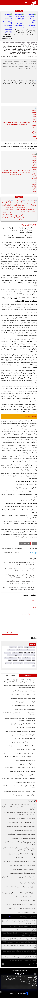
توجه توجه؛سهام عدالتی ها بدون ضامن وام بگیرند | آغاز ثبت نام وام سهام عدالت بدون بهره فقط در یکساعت (19, 576)
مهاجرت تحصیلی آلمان (30, 650)
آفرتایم (33, 660)
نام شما (34, 600)
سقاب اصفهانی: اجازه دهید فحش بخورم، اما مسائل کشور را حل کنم (18, 779)
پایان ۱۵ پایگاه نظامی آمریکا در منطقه (26, 749)
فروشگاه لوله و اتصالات (13, 660)
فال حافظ (33, 652)
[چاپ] (2, 56)
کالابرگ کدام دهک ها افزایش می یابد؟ (31, 211)
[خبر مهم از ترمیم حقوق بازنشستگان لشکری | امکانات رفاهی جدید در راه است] (31, 21)
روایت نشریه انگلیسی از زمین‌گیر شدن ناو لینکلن (23, 695)
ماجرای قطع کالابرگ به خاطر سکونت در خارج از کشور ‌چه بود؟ (20, 757)
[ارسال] (4, 56)
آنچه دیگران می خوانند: (27, 225)
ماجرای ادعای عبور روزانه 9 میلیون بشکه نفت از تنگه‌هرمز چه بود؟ (19, 753)
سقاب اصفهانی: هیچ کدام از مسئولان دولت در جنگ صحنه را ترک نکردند (19, 787)
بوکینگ (19, 658)
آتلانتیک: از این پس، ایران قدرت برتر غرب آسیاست (22, 771)
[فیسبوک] (30, 552)
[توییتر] (32, 552)
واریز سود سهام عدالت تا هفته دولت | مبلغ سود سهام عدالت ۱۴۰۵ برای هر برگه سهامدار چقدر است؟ (18, 236)
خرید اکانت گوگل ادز (18, 655)
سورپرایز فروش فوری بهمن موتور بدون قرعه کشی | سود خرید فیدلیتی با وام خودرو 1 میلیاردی (14, 979)
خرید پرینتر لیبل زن (12, 658)
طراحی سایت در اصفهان (18, 663)
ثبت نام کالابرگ (32, 655)
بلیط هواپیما (21, 660)
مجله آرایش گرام (7, 652)
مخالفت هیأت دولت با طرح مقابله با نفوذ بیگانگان (22, 706)
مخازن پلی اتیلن (11, 650)
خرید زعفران (9, 655)
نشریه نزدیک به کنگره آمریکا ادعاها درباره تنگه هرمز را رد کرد (20, 768)
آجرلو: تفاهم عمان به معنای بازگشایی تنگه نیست (23, 691)
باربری (6, 658)
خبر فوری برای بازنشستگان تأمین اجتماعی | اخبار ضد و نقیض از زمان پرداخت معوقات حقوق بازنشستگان (7, 36)
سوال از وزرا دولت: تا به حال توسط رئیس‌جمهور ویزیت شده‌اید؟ (19, 791)
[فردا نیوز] (33, 3)
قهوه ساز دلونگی (8, 663)
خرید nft (25, 655)
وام (34, 544)
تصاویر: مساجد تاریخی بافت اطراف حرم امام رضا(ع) (22, 698)
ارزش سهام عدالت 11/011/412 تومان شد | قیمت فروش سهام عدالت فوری (7, 215)
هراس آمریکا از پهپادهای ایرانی (27, 764)
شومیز (34, 665)
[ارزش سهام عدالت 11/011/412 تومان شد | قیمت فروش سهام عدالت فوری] (7, 205)
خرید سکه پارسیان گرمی (31, 416)
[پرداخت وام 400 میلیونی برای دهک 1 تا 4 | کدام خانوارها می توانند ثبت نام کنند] (19, 21)
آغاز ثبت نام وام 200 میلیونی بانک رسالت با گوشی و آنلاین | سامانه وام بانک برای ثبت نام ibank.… (18, 570)
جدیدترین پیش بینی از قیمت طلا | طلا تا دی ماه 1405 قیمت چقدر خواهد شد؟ (18, 714)
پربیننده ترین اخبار (10, 675)
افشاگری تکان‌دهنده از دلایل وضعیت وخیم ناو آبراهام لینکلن (20, 731)
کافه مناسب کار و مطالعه (18, 652)
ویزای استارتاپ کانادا (20, 650)
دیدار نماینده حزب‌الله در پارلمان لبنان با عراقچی (23, 742)
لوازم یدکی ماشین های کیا (29, 663)
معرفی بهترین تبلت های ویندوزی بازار (25, 760)
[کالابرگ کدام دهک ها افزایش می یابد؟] (31, 204)
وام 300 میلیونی (24, 544)
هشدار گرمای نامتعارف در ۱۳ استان (26, 775)
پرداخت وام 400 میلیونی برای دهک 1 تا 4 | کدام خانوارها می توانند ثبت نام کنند (19, 32)
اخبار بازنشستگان (13, 647)
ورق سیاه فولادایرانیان (26, 658)
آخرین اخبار (28, 675)
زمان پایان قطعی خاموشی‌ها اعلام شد (25, 782)
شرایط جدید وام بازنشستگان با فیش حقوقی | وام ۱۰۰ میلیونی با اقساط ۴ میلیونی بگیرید (19, 217)
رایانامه (34, 607)
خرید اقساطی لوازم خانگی (30, 647)
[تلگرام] (35, 552)
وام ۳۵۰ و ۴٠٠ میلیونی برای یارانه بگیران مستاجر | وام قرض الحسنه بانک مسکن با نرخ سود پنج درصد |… (18, 588)
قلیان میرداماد (27, 652)
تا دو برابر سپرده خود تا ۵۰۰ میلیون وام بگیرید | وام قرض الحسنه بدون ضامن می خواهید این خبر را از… (19, 582)
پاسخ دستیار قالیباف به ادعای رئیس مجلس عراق (23, 724)
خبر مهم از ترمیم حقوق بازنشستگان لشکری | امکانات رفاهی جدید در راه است (31, 32)
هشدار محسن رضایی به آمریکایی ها (26, 728)
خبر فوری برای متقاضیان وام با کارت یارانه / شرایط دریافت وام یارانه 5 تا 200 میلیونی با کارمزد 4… (18, 564)
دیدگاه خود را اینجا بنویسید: (28, 614)
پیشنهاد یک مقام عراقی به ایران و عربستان (24, 709)
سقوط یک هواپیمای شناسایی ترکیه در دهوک (24, 795)
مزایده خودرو (28, 660)
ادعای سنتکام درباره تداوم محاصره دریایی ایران (23, 735)
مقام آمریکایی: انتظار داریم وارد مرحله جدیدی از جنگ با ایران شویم (18, 746)
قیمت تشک (20, 647)
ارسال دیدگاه (10, 633)
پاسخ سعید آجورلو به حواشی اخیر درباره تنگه (24, 739)
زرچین (33, 658)
